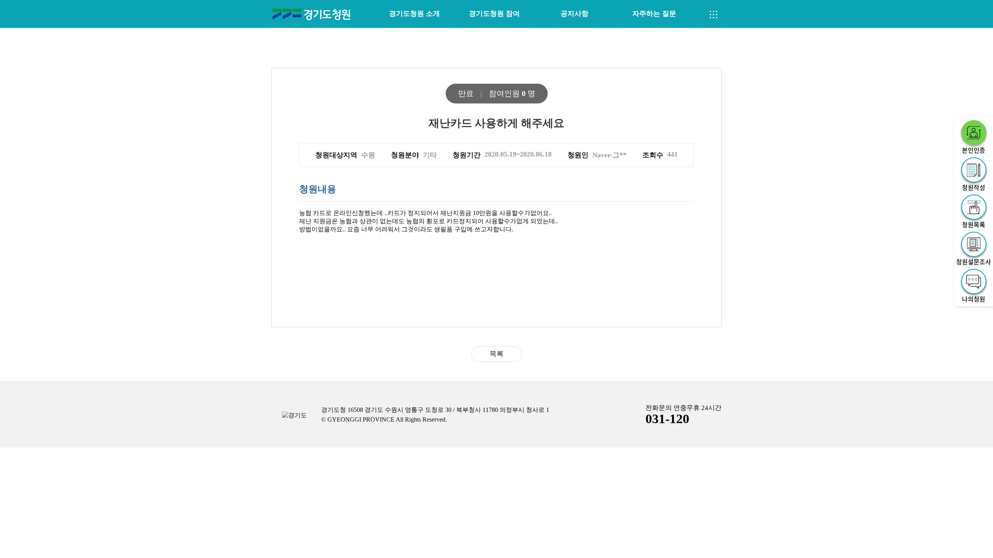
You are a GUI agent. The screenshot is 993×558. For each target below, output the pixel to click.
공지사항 (574, 13)
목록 (496, 354)
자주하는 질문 (654, 13)
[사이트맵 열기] (714, 15)
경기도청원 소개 (414, 13)
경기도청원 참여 (494, 13)
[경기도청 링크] (294, 416)
